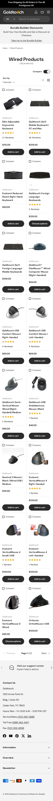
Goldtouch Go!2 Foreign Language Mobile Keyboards (12, 268)
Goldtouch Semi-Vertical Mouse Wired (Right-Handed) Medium (11, 407)
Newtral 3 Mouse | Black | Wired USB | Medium (12, 481)
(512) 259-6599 (15, 728)
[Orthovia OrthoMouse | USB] (40, 602)
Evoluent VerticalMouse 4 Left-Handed (38, 552)
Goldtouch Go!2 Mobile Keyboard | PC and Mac (38, 125)
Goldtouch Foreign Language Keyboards (39, 197)
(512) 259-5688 (25, 716)
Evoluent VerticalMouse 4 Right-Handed (38, 481)
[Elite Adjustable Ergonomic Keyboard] (13, 103)
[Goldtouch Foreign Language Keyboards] (40, 175)
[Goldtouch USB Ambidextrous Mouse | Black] (40, 384)
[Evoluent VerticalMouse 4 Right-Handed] (40, 459)
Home (5, 48)
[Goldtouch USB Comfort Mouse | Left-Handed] (40, 312)
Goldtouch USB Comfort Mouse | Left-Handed (38, 334)
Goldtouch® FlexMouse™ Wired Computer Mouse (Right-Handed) (39, 270)
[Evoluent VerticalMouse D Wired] (13, 602)
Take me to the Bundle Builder (26, 40)
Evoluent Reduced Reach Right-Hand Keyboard (12, 197)
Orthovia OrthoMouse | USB (39, 622)
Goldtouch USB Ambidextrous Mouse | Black (37, 405)
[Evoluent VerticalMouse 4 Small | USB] (13, 530)
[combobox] (26, 19)
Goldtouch (13, 794)
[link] (11, 653)
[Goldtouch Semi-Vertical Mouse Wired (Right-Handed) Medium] (13, 384)
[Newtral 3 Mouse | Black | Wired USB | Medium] (13, 459)
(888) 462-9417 (20, 722)
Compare (37, 71)
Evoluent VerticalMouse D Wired (11, 624)
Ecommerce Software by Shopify (32, 794)
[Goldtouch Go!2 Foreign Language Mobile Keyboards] (13, 247)
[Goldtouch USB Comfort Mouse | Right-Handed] (13, 312)
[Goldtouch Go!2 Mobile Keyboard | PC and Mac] (40, 103)
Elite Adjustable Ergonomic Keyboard (11, 125)
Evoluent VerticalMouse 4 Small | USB (11, 552)
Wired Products (16, 48)
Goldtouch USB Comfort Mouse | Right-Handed (11, 334)
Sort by (6, 78)
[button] (42, 12)
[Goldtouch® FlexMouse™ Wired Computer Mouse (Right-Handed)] (40, 247)
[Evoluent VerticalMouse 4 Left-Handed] (40, 530)
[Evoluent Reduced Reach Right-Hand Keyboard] (13, 175)
